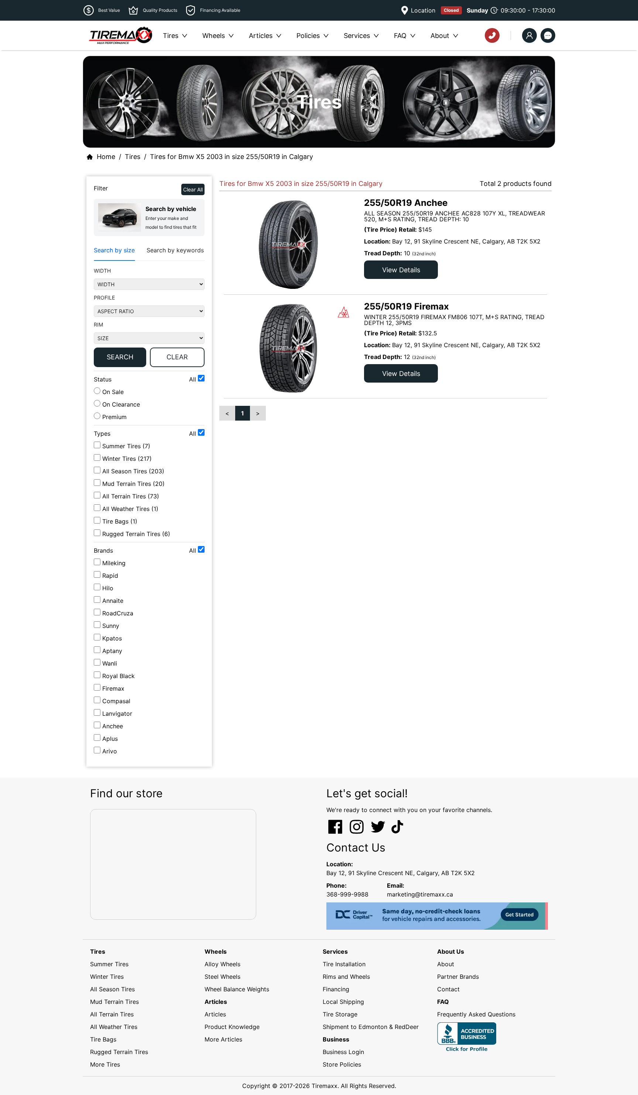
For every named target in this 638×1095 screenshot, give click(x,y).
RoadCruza (117, 613)
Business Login (343, 1052)
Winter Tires (107, 976)
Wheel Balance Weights (237, 989)
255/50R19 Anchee (405, 202)
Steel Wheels (222, 976)
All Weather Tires (113, 1026)
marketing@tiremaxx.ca (420, 894)
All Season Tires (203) (133, 471)
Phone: (336, 885)
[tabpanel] (149, 319)
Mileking (114, 563)
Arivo (109, 751)
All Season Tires (112, 989)
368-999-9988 (347, 894)
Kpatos (112, 638)
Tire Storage (340, 1014)
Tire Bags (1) (119, 521)
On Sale (112, 391)
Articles (215, 1014)
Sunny (110, 625)
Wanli (109, 663)
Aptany (112, 650)
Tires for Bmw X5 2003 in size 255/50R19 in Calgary (231, 156)
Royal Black (118, 676)
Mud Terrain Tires (114, 1001)
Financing (336, 989)
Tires (132, 156)
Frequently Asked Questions (476, 1014)
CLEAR (177, 357)
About (445, 964)
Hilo (107, 588)
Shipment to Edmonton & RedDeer (371, 1026)
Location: (339, 864)
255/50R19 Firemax (406, 306)
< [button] (227, 413)
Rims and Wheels (346, 976)
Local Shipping (343, 1001)
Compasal (116, 701)
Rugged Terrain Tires (119, 1052)
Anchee (112, 726)
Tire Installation (344, 964)
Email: (395, 885)
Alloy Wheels (222, 964)
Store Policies (342, 1064)
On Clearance (120, 404)
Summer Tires (109, 964)
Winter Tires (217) (127, 458)
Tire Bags (103, 1039)
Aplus (110, 738)
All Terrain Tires (112, 1014)
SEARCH (120, 357)
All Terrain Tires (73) (130, 496)
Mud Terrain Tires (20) (133, 483)
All (193, 379)
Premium (113, 417)
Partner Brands (458, 976)
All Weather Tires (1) (130, 508)
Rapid (110, 575)
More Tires (105, 1064)
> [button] (258, 413)
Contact (448, 989)
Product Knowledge (232, 1026)
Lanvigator (117, 713)
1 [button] (242, 413)
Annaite (112, 600)
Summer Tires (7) (126, 446)
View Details (401, 270)
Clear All (193, 189)
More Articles (223, 1039)
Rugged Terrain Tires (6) (136, 534)
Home (106, 156)
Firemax (113, 688)
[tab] (114, 250)
